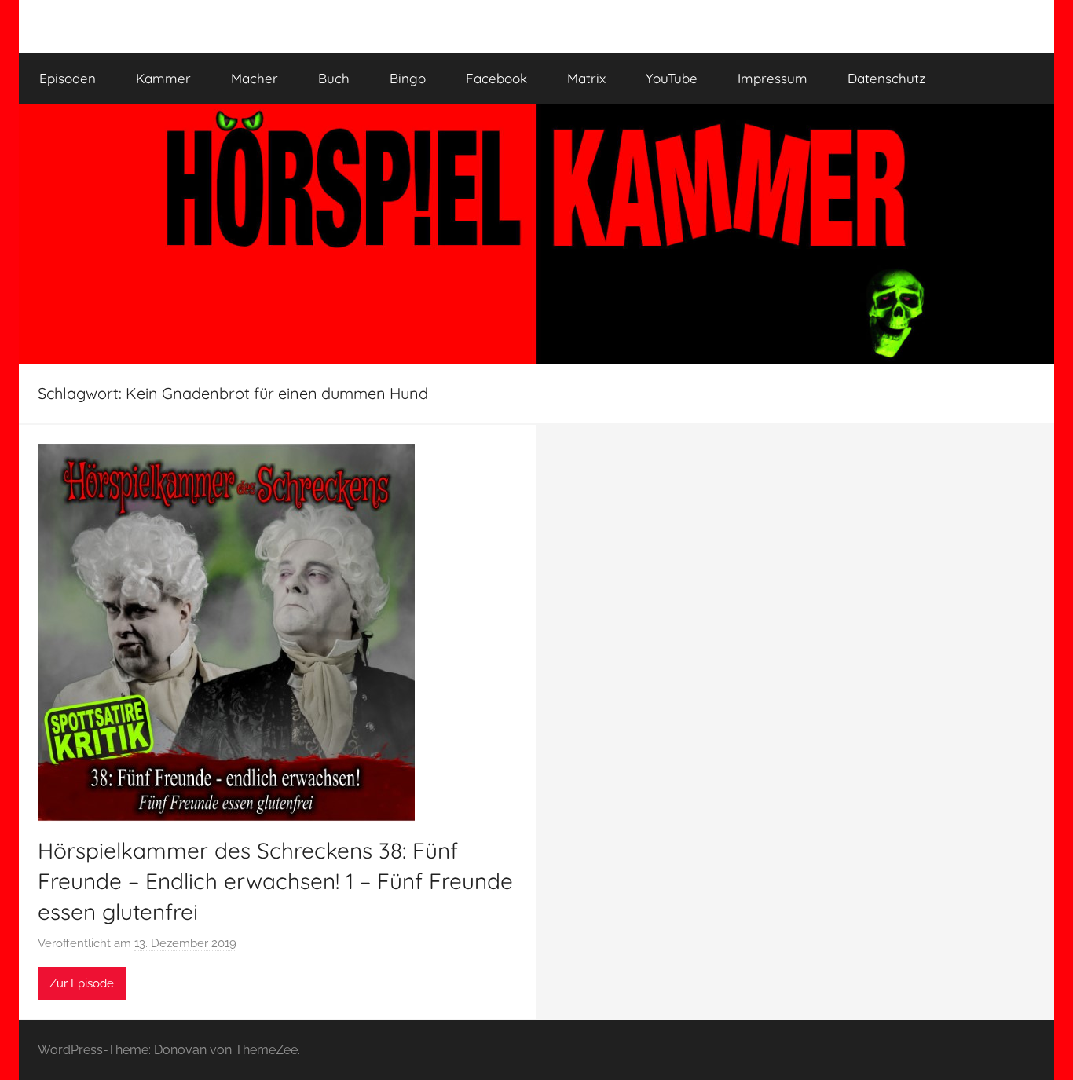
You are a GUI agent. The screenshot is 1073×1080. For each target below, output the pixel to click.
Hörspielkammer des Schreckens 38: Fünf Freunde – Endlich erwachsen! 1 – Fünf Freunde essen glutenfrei (275, 881)
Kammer (163, 78)
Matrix (586, 78)
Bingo (408, 78)
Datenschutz (886, 78)
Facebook (496, 78)
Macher (254, 78)
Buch (334, 78)
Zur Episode (81, 983)
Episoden (67, 78)
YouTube (672, 78)
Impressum (772, 78)
